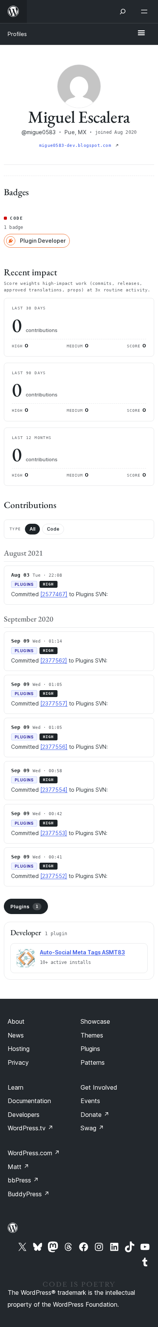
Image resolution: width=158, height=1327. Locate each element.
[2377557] (53, 703)
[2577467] (53, 594)
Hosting (19, 1048)
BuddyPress (28, 1194)
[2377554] (53, 789)
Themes (92, 1035)
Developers (24, 1114)
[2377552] (53, 876)
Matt (18, 1167)
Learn (15, 1087)
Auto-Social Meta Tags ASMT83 (82, 952)
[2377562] (53, 660)
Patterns (93, 1062)
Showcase (95, 1021)
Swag (92, 1128)
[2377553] (53, 833)
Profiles (17, 34)
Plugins (24, 906)
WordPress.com (34, 1153)
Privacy (18, 1062)
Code (53, 529)
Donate (95, 1114)
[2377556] (53, 746)
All (32, 529)
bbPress (23, 1180)
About (16, 1021)
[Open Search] (122, 11)
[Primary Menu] (141, 33)
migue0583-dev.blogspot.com (76, 145)
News (16, 1035)
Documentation (29, 1101)
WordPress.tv (30, 1128)
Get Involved (99, 1087)
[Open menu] (145, 11)
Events (90, 1101)
